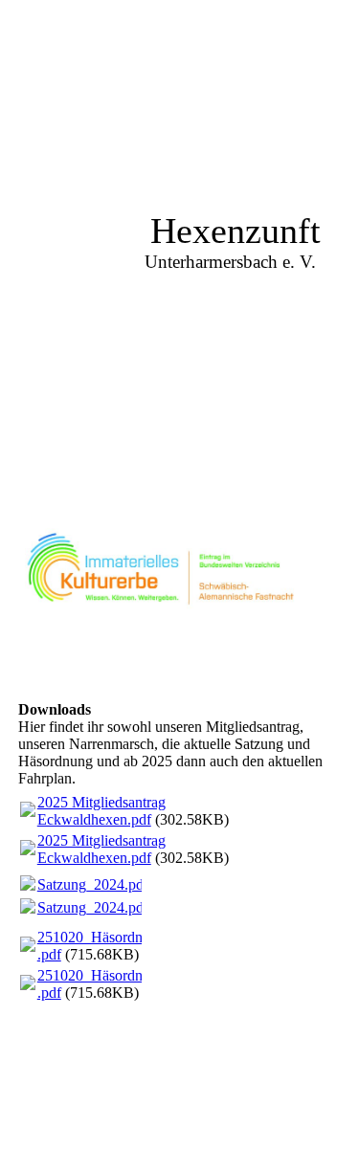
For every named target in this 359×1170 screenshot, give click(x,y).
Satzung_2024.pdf (92, 884)
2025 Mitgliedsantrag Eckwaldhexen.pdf (101, 811)
